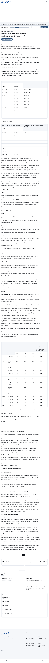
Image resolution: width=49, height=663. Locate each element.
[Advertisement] (24, 12)
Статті (2, 657)
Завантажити (44, 27)
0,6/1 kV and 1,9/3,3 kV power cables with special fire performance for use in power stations (35, 588)
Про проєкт (3, 652)
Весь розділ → (45, 574)
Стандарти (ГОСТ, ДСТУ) (19, 22)
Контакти (3, 654)
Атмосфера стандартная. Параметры (11, 586)
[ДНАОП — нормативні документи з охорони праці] (6, 2)
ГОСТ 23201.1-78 (5, 31)
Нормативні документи (10, 22)
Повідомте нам (22, 570)
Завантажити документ (7, 39)
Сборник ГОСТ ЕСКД (7, 578)
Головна (2, 22)
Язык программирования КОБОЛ (34, 580)
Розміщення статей (5, 659)
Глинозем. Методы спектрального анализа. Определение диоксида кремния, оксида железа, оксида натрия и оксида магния (15, 34)
